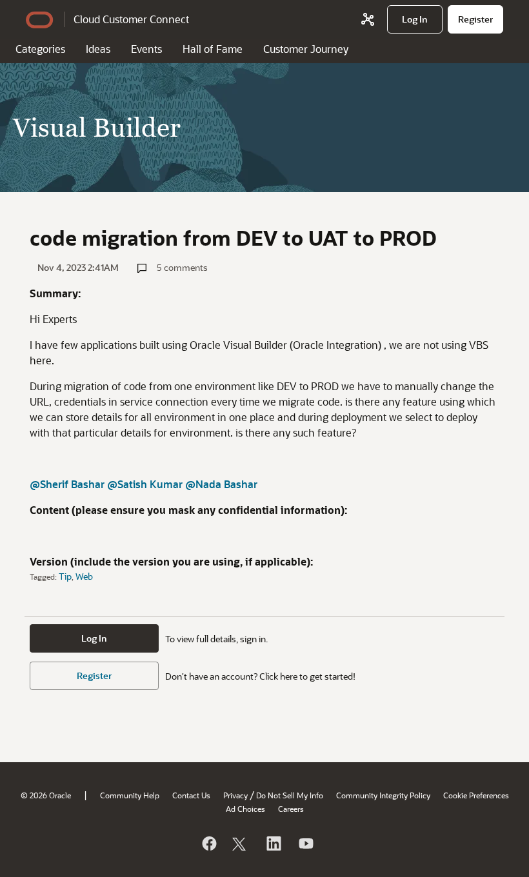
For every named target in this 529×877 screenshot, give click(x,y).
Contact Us (191, 795)
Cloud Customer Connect (131, 19)
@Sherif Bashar (67, 484)
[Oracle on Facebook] (208, 843)
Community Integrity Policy (383, 795)
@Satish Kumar (145, 484)
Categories (40, 48)
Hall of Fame (213, 48)
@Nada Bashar (221, 484)
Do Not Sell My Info (289, 795)
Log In (94, 638)
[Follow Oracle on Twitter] (240, 843)
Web (84, 576)
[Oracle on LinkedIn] (272, 843)
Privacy (235, 795)
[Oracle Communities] (367, 19)
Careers (291, 808)
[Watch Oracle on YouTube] (305, 843)
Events (146, 48)
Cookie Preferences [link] (476, 795)
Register (94, 675)
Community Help (129, 795)
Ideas (98, 48)
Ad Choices (245, 808)
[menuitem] (415, 19)
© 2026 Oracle (46, 795)
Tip (65, 576)
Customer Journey (305, 48)
